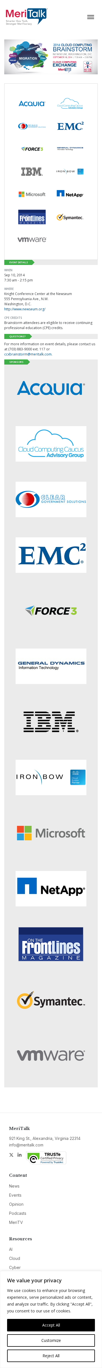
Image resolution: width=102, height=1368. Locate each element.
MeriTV (16, 1222)
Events (15, 1195)
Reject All (51, 1355)
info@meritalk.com (26, 1144)
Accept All (51, 1325)
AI (10, 1249)
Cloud (14, 1258)
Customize (51, 1340)
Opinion (16, 1204)
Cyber (15, 1267)
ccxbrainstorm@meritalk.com (28, 354)
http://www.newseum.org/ (24, 309)
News (14, 1186)
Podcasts (17, 1213)
